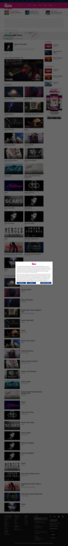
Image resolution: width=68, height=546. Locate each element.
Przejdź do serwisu (46, 282)
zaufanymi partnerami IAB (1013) (24, 266)
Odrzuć (31, 282)
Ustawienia (21, 282)
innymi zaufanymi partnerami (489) (37, 266)
